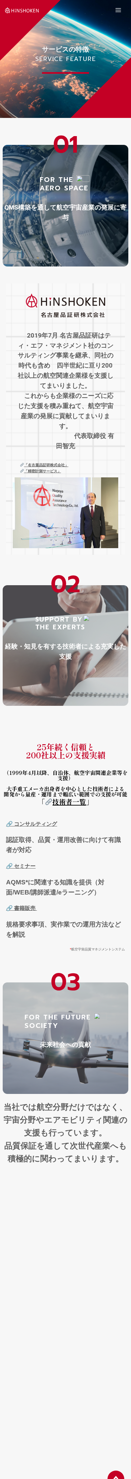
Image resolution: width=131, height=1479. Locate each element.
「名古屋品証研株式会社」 (46, 465)
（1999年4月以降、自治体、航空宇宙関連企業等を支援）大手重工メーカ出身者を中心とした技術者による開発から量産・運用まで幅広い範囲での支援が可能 (66, 787)
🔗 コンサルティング (31, 824)
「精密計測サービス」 (42, 471)
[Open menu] (118, 10)
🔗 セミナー (21, 866)
